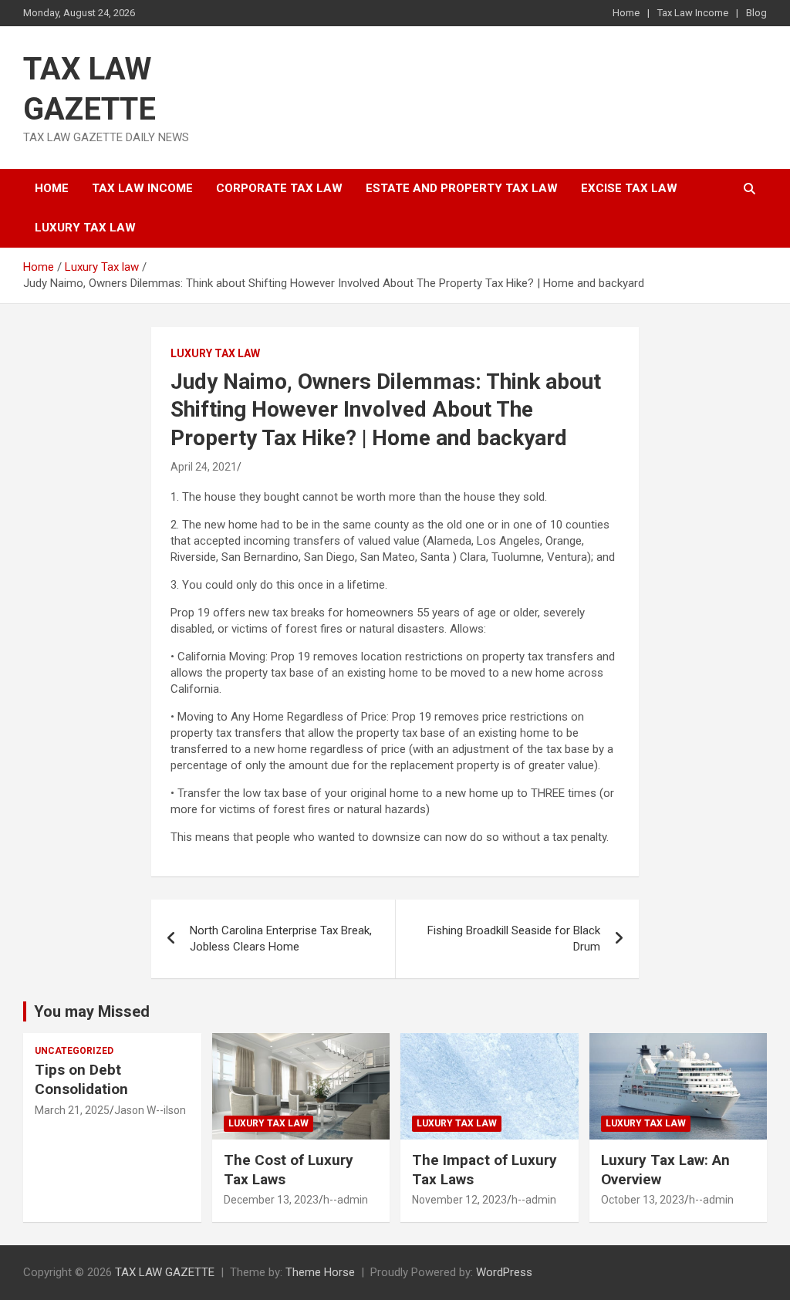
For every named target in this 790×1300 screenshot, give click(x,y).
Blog (756, 13)
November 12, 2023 (459, 1200)
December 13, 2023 (271, 1200)
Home (626, 13)
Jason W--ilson (150, 1110)
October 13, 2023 (642, 1200)
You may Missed (92, 1011)
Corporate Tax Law (279, 188)
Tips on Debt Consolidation (83, 1079)
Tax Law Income (692, 13)
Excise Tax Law (629, 188)
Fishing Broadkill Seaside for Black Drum (513, 939)
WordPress (504, 1272)
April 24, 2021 (203, 467)
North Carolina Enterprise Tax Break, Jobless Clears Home (281, 939)
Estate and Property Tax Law (462, 188)
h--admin (345, 1200)
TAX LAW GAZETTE (164, 1272)
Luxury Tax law (85, 228)
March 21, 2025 (72, 1110)
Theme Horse (320, 1272)
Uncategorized (74, 1050)
